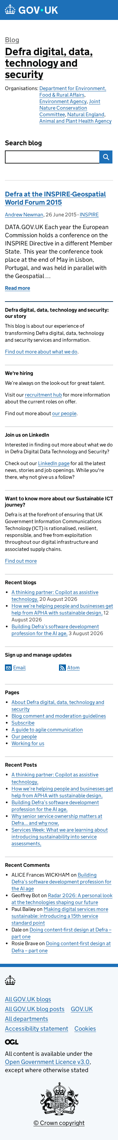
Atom (73, 667)
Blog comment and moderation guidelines (58, 716)
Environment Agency (63, 101)
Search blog (23, 143)
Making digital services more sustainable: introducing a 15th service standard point (59, 916)
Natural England (85, 114)
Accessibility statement (36, 1028)
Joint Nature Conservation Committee (69, 107)
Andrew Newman (24, 214)
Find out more (21, 561)
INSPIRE (89, 214)
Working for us (27, 743)
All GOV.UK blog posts (35, 1009)
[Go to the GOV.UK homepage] (31, 10)
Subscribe (22, 723)
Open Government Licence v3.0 (47, 1062)
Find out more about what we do (41, 352)
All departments (26, 1019)
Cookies (85, 1028)
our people (64, 413)
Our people (24, 736)
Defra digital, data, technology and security (49, 63)
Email (19, 667)
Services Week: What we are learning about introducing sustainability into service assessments (59, 837)
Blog (12, 40)
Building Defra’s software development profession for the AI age (61, 882)
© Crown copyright (59, 1123)
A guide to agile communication (47, 729)
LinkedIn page (53, 463)
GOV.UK (82, 1009)
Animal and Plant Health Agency (75, 121)
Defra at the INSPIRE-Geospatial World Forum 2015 (55, 198)
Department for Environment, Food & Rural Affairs (72, 91)
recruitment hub (43, 395)
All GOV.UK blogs (28, 999)
